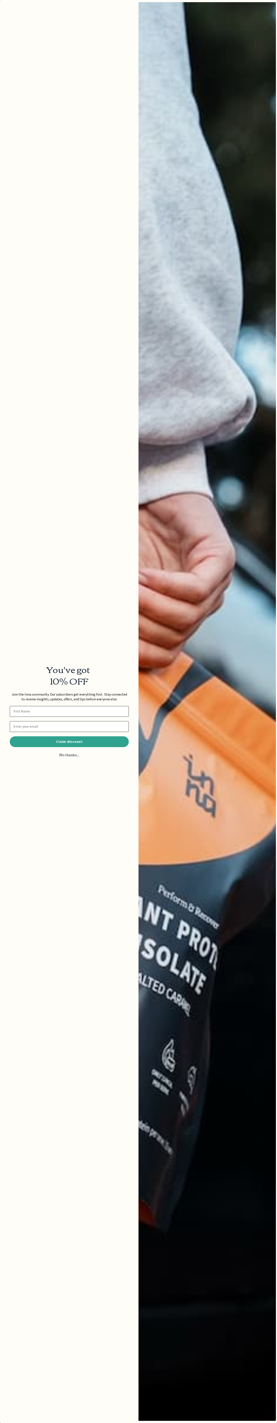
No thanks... (69, 754)
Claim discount (69, 741)
